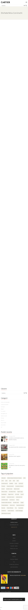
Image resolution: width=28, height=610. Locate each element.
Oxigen (22, 502)
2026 (18, 480)
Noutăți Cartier (16, 502)
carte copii (21, 483)
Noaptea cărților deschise (6, 502)
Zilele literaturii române (6, 513)
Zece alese (3, 425)
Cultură (3, 488)
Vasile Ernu (4, 510)
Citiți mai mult (5, 55)
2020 (6, 480)
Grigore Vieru (10, 494)
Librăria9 (3, 497)
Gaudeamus (4, 494)
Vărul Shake (3, 422)
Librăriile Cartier (5, 499)
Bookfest (11, 483)
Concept (3, 406)
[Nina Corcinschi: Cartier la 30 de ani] (14, 30)
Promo (2, 418)
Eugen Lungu (20, 491)
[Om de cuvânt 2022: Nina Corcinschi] (14, 67)
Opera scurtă (4, 415)
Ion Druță (17, 494)
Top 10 (2, 420)
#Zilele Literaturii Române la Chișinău (14, 478)
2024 (10, 480)
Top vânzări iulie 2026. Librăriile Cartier (17, 447)
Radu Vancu (12, 505)
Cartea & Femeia (4, 404)
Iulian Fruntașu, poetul (8, 297)
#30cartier (3, 478)
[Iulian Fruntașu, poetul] (14, 284)
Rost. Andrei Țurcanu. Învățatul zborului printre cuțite (11, 222)
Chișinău (3, 486)
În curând (4, 191)
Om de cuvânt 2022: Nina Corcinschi (13, 80)
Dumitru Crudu (9, 488)
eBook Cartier (16, 488)
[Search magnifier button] (26, 5)
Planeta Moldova (5, 505)
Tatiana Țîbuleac (10, 508)
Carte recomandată (5, 402)
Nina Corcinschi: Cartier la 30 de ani (13, 43)
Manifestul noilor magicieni (14, 456)
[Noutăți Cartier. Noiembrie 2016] (14, 358)
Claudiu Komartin (10, 486)
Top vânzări (20, 508)
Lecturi (22, 494)
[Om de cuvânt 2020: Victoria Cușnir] (14, 141)
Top (16, 508)
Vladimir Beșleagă (19, 510)
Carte (16, 483)
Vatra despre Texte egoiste (10, 260)
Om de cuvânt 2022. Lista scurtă (12, 117)
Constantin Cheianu (19, 486)
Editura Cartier (4, 491)
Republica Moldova (20, 505)
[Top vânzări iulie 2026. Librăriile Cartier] (4, 448)
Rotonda (3, 508)
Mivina (17, 499)
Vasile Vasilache (11, 510)
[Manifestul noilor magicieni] (4, 457)
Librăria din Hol (19, 497)
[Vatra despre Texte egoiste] (14, 247)
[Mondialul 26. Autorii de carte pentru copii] (4, 466)
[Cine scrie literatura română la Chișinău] (14, 319)
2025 (14, 480)
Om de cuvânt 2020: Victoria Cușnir (13, 154)
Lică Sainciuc (12, 499)
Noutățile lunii (4, 413)
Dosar (2, 409)
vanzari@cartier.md (14, 524)
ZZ (1, 427)
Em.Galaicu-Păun (12, 491)
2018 (24, 478)
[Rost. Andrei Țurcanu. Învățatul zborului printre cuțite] (14, 208)
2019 (2, 480)
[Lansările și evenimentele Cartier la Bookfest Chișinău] (4, 438)
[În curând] (14, 178)
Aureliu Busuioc (5, 483)
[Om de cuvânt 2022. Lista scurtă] (14, 104)
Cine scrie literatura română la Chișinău (11, 333)
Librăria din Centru (10, 497)
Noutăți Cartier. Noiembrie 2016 (12, 371)
